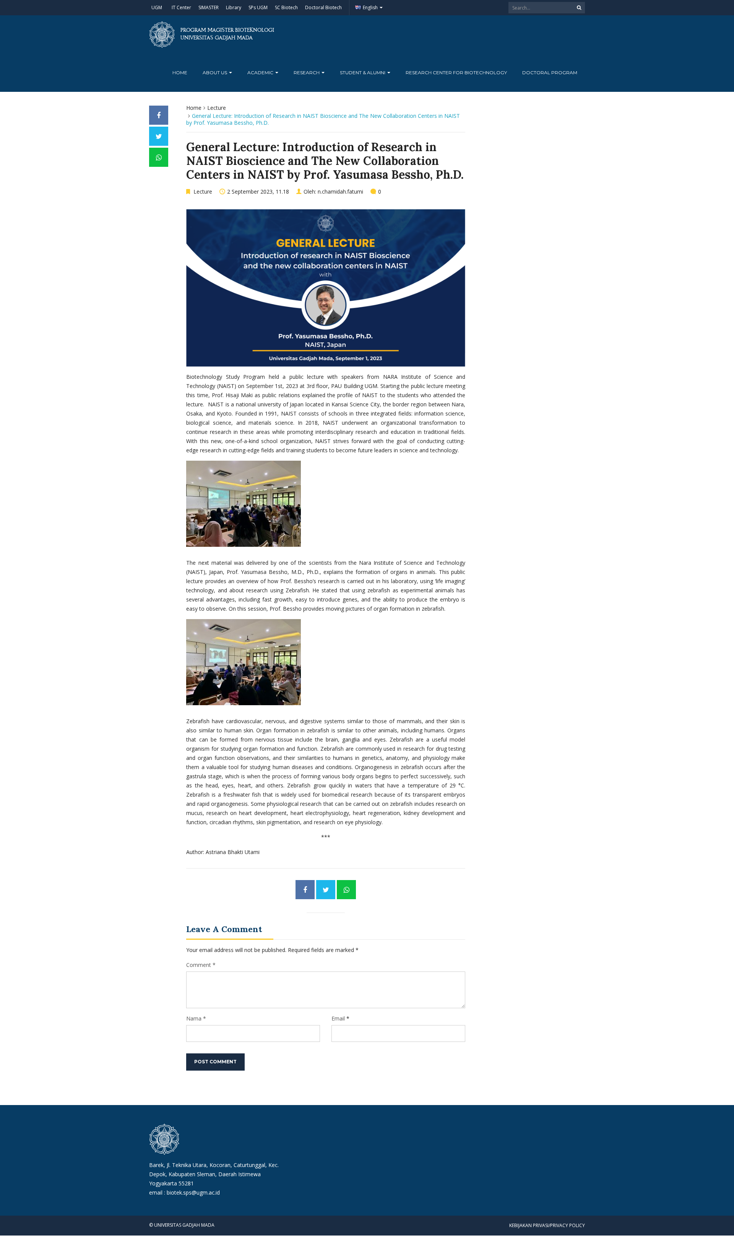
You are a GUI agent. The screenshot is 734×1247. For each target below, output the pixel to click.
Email (338, 1018)
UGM (156, 7)
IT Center (181, 7)
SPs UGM (258, 7)
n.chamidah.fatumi (340, 191)
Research (307, 72)
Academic (260, 72)
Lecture (216, 107)
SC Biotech (286, 7)
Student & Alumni (363, 72)
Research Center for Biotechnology (456, 72)
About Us (215, 72)
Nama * (196, 1018)
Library (233, 7)
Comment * (201, 964)
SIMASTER (208, 7)
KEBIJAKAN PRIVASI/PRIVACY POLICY (547, 1225)
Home (179, 72)
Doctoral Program (549, 72)
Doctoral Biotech (323, 7)
